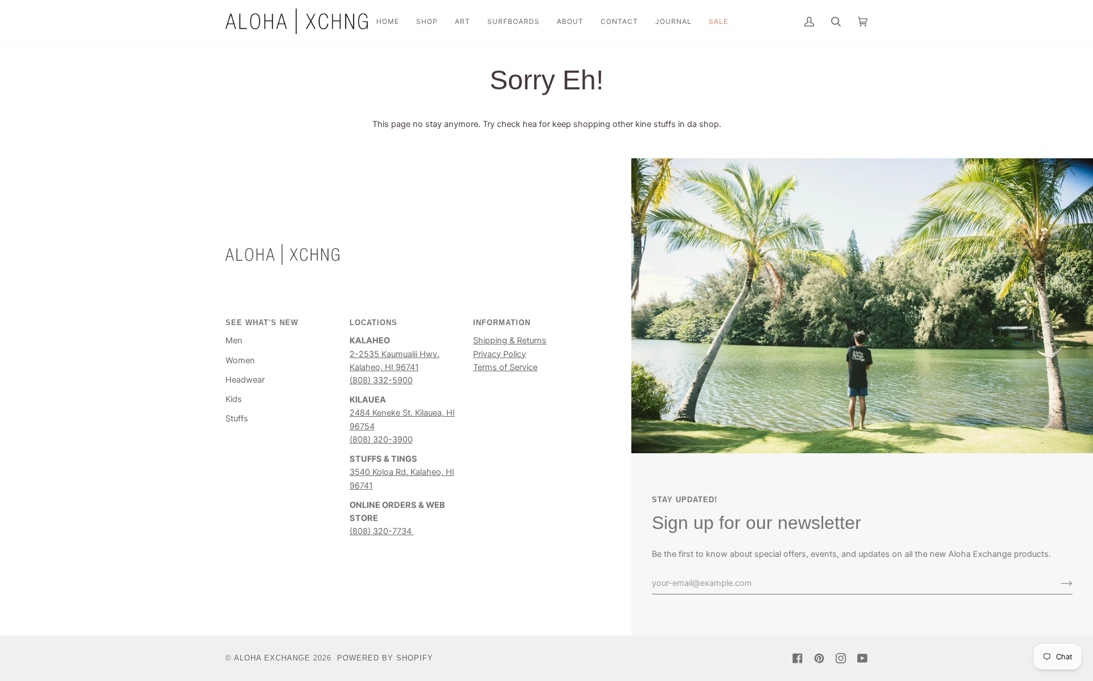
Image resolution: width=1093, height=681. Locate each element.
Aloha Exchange (272, 658)
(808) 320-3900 (381, 439)
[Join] (1057, 583)
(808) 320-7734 (382, 531)
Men (234, 340)
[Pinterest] (819, 658)
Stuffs (236, 418)
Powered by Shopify (385, 658)
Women (240, 360)
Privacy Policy (499, 354)
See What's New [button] (261, 322)
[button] (427, 21)
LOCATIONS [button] (373, 322)
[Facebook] (797, 658)
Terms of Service (505, 367)
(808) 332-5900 (381, 380)
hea (530, 124)
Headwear (245, 380)
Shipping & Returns (509, 340)
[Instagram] (841, 658)
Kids (233, 399)
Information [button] (502, 322)
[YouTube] (862, 658)
